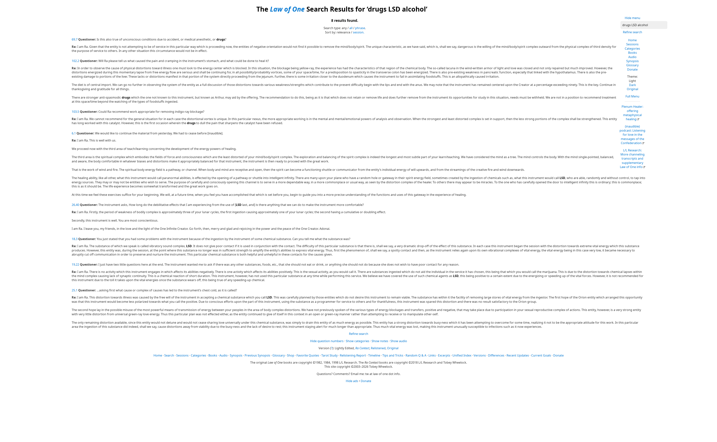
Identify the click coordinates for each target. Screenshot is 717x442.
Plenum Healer (632, 113)
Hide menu (632, 18)
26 (73, 205)
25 (73, 290)
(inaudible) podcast (632, 134)
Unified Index (461, 355)
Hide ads (352, 381)
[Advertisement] (358, 412)
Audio (632, 57)
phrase (360, 28)
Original (632, 89)
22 (77, 264)
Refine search (632, 32)
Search (169, 355)
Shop (290, 355)
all (351, 28)
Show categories (357, 341)
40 (77, 205)
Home (632, 40)
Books (632, 53)
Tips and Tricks (392, 355)
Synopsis (632, 61)
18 (73, 239)
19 (73, 264)
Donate (632, 69)
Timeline (374, 355)
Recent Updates (518, 355)
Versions (480, 355)
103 (74, 112)
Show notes (380, 341)
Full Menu (632, 96)
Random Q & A (416, 355)
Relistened (378, 348)
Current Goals (541, 355)
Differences (496, 355)
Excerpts (444, 355)
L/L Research (632, 158)
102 (74, 61)
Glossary (632, 65)
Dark (632, 85)
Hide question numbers (327, 341)
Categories (632, 48)
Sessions (632, 44)
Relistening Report (353, 355)
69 (73, 39)
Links (432, 355)
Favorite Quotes (308, 355)
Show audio (398, 341)
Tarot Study (329, 355)
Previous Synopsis (257, 355)
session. (358, 32)
